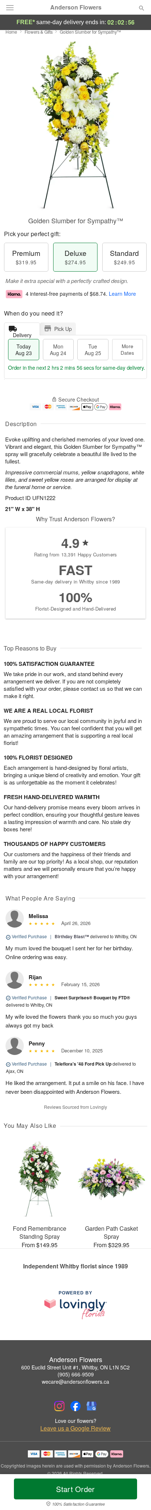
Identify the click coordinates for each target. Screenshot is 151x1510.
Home (11, 32)
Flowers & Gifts (39, 32)
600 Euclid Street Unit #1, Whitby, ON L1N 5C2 (75, 1367)
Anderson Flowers (76, 7)
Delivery (22, 333)
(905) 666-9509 (76, 1374)
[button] (135, 1493)
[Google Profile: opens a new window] (91, 1406)
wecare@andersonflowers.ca (75, 1381)
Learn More (122, 293)
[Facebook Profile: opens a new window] (75, 1406)
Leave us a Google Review (75, 1428)
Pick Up (63, 328)
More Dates (127, 349)
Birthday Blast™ (72, 936)
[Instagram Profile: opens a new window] (59, 1406)
